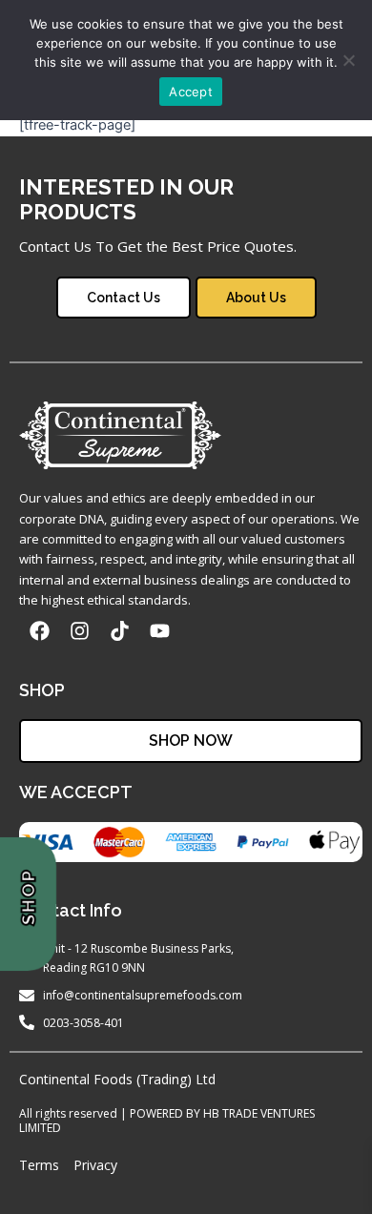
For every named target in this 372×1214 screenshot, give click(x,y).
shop (27, 898)
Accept (191, 91)
